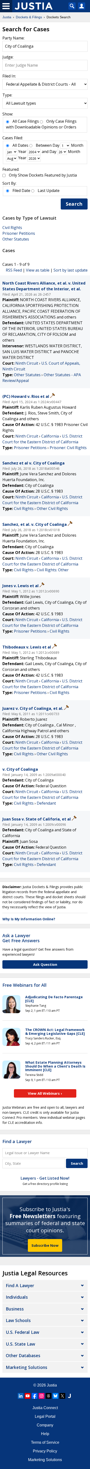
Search (74, 204)
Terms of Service (45, 1442)
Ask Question (45, 964)
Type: (7, 95)
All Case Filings (25, 121)
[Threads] (48, 1396)
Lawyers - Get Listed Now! (45, 1178)
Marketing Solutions (26, 1367)
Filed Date (21, 190)
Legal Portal (45, 1416)
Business (15, 1309)
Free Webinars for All (24, 985)
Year (22, 151)
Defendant (46, 803)
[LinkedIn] (21, 1396)
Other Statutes (15, 239)
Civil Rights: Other (53, 569)
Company (45, 1425)
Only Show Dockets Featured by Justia (43, 175)
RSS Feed (14, 270)
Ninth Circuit (26, 363)
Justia (52, 1385)
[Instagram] (41, 1396)
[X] (62, 1396)
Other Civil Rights (52, 508)
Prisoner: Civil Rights (68, 447)
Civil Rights (12, 227)
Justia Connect (45, 1408)
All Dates (20, 145)
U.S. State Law (20, 1344)
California (50, 436)
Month (77, 145)
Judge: (7, 57)
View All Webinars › (45, 1093)
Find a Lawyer (17, 1141)
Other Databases (23, 1355)
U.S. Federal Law (22, 1332)
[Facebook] (34, 1396)
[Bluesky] (55, 1396)
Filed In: (9, 76)
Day (56, 145)
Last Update (49, 190)
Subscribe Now (45, 1245)
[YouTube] (27, 1396)
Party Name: (13, 38)
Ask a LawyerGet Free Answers (21, 938)
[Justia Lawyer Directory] (69, 1396)
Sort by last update (71, 270)
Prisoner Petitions (18, 233)
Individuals (17, 1297)
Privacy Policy (45, 1451)
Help (45, 1434)
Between (44, 145)
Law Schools (18, 1320)
